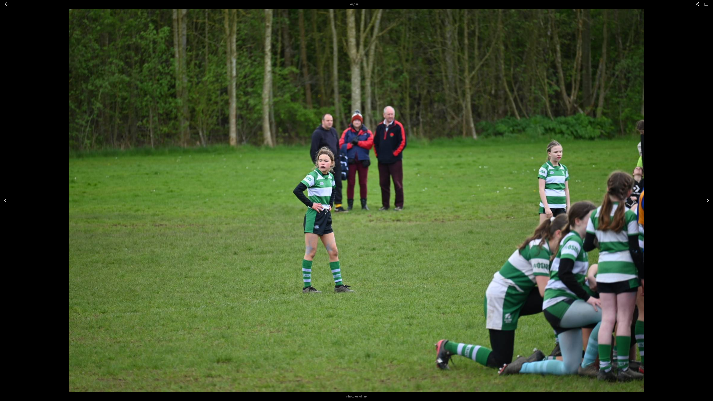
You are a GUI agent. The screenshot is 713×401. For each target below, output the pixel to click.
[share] (697, 4)
